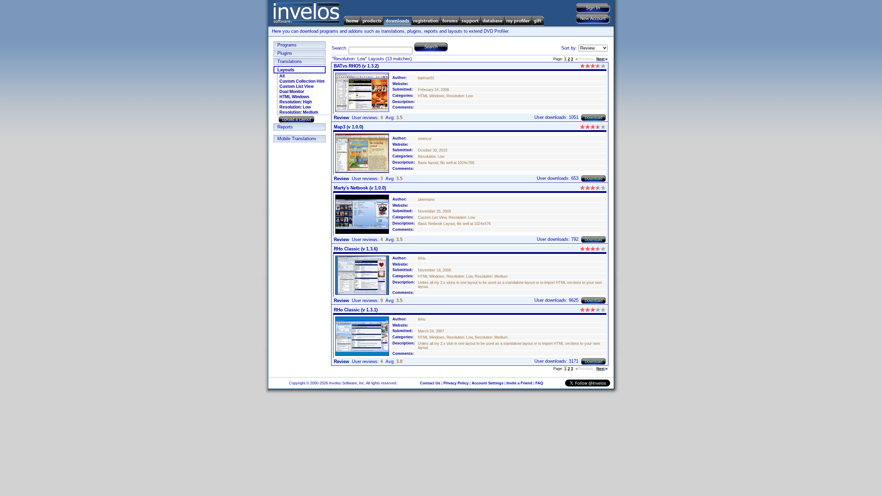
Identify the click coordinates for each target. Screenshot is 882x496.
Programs (287, 45)
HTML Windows (294, 96)
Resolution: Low (295, 107)
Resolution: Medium (298, 112)
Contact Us (430, 383)
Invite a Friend (519, 383)
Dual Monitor (291, 91)
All (282, 76)
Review (341, 117)
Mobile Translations (296, 138)
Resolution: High (295, 102)
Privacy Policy (456, 383)
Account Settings (487, 383)
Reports (285, 127)
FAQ (539, 383)
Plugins (284, 53)
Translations (289, 61)
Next (600, 59)
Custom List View (296, 86)
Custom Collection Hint (302, 81)
